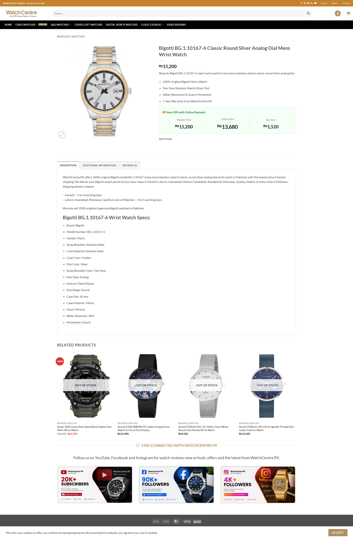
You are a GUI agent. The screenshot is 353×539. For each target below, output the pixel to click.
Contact (346, 3)
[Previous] (57, 396)
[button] (338, 13)
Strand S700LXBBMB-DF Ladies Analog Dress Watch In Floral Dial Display (144, 428)
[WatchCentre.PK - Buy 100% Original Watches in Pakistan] (25, 13)
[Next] (296, 396)
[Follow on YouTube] (315, 3)
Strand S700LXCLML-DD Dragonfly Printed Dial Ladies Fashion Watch (266, 428)
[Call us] (312, 3)
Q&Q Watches (60, 24)
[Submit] (308, 13)
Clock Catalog (151, 24)
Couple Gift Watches (88, 24)
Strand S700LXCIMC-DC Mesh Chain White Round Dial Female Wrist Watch (203, 428)
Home (324, 3)
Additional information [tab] (99, 165)
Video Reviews (176, 24)
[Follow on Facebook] (301, 3)
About (334, 3)
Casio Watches (25, 24)
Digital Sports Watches (122, 24)
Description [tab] (68, 165)
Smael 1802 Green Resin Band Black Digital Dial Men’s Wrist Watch (84, 428)
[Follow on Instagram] (305, 3)
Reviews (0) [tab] (130, 165)
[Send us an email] (308, 3)
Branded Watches (71, 36)
